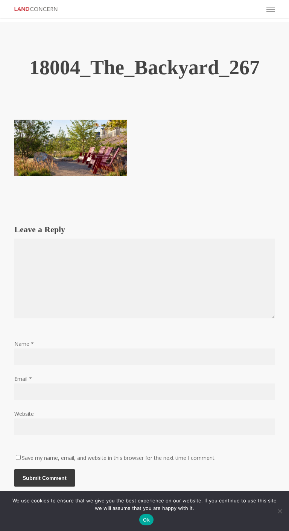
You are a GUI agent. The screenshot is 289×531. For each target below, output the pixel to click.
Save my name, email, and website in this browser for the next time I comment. (119, 457)
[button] (270, 9)
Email (23, 378)
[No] (279, 511)
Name (24, 343)
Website (24, 413)
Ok (146, 520)
